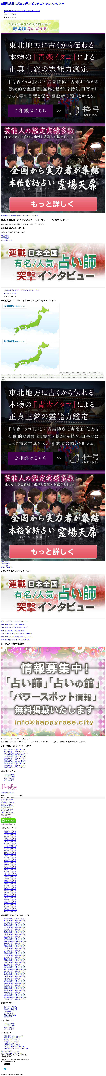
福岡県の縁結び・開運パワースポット (15, 765)
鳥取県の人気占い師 (10, 894)
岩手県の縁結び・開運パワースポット (15, 922)
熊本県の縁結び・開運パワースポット (15, 992)
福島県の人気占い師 (10, 841)
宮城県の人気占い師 (10, 838)
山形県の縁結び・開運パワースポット (15, 927)
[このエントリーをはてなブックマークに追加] (5, 1069)
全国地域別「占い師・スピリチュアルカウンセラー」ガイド (22, 11)
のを (7, 238)
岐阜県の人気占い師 (10, 880)
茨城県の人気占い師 (10, 850)
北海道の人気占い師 (10, 831)
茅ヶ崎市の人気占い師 (8, 802)
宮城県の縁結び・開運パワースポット (15, 924)
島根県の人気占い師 (10, 896)
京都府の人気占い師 (10, 869)
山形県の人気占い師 (10, 840)
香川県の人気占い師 (10, 885)
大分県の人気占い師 (10, 906)
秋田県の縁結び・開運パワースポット (15, 925)
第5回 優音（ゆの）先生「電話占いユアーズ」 (15, 627)
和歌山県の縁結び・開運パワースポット (16, 969)
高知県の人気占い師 (10, 887)
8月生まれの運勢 (9, 780)
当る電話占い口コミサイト (12, 1039)
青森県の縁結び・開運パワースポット (15, 920)
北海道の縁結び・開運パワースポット (15, 749)
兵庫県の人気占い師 (10, 868)
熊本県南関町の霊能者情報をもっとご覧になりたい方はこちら (19, 215)
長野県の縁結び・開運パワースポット (15, 950)
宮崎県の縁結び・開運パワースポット (15, 995)
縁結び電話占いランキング (12, 1045)
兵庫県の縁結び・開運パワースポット (15, 966)
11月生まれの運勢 (9, 775)
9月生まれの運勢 (9, 778)
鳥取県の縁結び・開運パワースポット (15, 971)
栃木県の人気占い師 (10, 852)
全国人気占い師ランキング (12, 1038)
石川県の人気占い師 (10, 859)
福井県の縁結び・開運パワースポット (15, 946)
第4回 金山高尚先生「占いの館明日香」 (13, 630)
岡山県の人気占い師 (10, 890)
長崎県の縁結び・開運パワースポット (15, 990)
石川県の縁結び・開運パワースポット (15, 952)
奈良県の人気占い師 (10, 873)
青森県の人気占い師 (10, 833)
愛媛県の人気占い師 (10, 883)
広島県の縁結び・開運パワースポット (15, 976)
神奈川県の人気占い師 (10, 845)
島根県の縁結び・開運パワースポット (15, 973)
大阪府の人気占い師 (10, 866)
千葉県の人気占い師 (10, 847)
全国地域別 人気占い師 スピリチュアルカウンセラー (32, 3)
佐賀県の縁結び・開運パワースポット (15, 988)
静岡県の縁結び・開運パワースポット (15, 762)
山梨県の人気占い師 (10, 855)
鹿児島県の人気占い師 (10, 910)
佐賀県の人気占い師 (10, 901)
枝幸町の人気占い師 (7, 812)
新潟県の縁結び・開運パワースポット (15, 943)
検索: (2, 795)
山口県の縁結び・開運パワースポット (15, 978)
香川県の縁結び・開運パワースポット (15, 981)
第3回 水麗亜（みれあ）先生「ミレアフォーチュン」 (17, 633)
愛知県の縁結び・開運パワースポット (15, 760)
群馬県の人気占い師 (10, 854)
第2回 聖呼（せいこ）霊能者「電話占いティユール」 (17, 636)
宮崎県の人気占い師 (10, 908)
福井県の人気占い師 (10, 864)
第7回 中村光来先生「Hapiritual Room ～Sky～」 (15, 621)
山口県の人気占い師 (10, 897)
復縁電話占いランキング (11, 1043)
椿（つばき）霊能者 (10, 1006)
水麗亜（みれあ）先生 (10, 1009)
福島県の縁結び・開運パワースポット (15, 929)
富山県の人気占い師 (10, 862)
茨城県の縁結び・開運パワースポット (15, 931)
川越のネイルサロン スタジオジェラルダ (16, 1048)
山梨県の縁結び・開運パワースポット (15, 948)
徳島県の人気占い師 (10, 889)
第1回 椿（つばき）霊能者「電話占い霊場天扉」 (15, 639)
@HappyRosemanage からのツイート (11, 1053)
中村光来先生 (8, 1016)
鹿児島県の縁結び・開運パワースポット (16, 997)
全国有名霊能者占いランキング (13, 1036)
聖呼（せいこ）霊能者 (10, 1008)
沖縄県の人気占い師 (10, 911)
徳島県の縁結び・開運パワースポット (15, 980)
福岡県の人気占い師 (10, 899)
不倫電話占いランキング (11, 1041)
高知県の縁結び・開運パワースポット (15, 985)
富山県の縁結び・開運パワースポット (15, 945)
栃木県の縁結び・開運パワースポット (15, 932)
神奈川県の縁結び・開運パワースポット (16, 753)
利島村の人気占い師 (7, 809)
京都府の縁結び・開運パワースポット (15, 758)
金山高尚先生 (8, 1011)
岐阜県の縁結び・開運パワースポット (15, 955)
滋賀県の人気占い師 (10, 871)
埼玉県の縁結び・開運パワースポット (15, 755)
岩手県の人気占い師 (10, 834)
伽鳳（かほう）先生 (10, 1015)
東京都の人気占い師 (10, 843)
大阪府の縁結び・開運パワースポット (15, 756)
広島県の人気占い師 (10, 892)
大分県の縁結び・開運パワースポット (15, 994)
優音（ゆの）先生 (9, 1013)
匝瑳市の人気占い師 (7, 799)
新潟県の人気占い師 (10, 861)
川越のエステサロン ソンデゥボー (14, 1046)
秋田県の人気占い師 (10, 836)
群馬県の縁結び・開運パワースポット (15, 934)
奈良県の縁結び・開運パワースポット (15, 967)
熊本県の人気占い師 (10, 14)
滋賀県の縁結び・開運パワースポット (15, 960)
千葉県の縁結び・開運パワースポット (15, 938)
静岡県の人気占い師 (10, 878)
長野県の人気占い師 (10, 857)
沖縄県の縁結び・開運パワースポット (15, 767)
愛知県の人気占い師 (10, 876)
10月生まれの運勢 (9, 776)
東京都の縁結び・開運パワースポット (15, 751)
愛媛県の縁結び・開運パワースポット (15, 983)
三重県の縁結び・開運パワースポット (15, 763)
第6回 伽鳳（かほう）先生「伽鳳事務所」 (13, 624)
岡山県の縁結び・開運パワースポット (15, 974)
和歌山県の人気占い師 (10, 875)
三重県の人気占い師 (10, 882)
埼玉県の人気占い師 (10, 848)
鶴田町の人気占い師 (7, 806)
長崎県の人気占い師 (10, 903)
